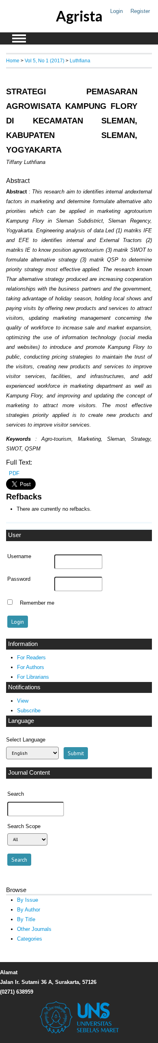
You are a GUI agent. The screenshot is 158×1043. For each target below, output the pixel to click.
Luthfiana (80, 60)
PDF (14, 473)
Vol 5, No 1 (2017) (44, 60)
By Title (26, 919)
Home (12, 60)
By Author (28, 910)
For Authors (30, 667)
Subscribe (29, 710)
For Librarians (33, 677)
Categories (29, 939)
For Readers (31, 657)
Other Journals (34, 929)
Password (18, 579)
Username (19, 556)
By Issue (27, 900)
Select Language (25, 740)
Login (116, 11)
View (22, 701)
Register (140, 11)
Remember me (37, 603)
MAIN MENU (19, 38)
